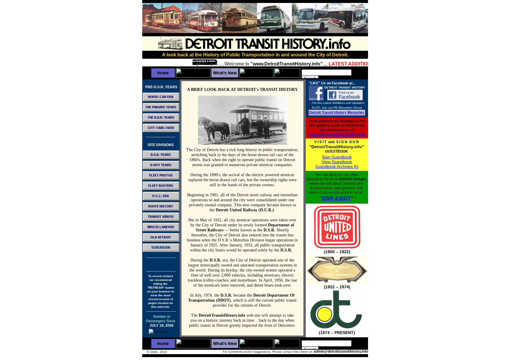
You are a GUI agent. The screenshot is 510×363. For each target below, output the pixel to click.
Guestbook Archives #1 (337, 166)
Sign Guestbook (337, 157)
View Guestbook (337, 161)
